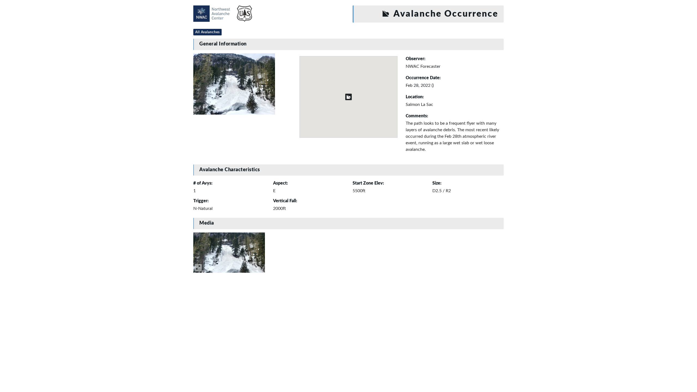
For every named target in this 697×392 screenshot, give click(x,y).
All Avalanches (207, 32)
